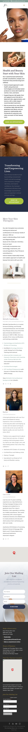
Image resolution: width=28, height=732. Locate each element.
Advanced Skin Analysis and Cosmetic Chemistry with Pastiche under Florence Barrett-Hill (14, 357)
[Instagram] (20, 724)
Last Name (6, 708)
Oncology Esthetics (17, 348)
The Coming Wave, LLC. (11, 728)
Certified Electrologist (10, 366)
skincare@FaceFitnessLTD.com (12, 639)
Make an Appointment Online (12, 641)
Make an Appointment (14, 122)
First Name (6, 704)
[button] (14, 553)
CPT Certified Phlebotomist (12, 369)
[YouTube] (16, 724)
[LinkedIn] (13, 724)
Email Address (7, 699)
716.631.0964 (7, 637)
